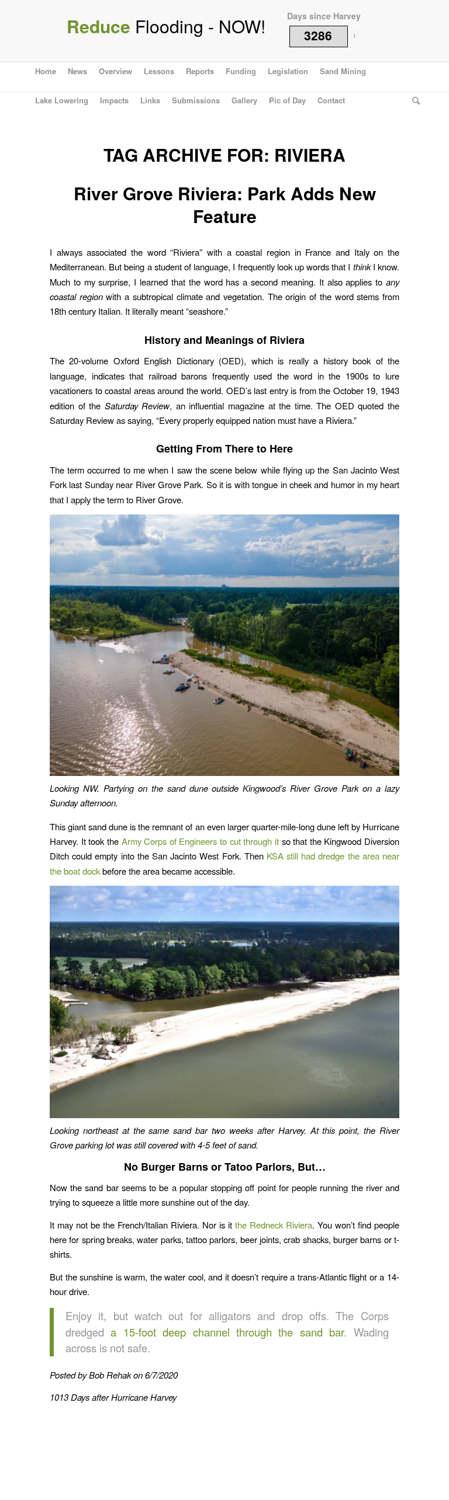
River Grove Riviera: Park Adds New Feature (225, 204)
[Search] (413, 100)
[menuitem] (45, 71)
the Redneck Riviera (273, 1225)
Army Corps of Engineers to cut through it (200, 841)
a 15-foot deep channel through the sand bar (227, 1331)
